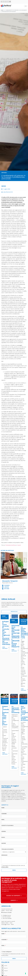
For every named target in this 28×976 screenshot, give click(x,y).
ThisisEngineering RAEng (10, 545)
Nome (2, 807)
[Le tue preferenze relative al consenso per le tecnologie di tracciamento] (25, 973)
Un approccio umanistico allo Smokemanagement (18, 709)
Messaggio (4, 855)
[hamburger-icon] (25, 6)
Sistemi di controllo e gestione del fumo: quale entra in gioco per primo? (5, 715)
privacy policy (4, 866)
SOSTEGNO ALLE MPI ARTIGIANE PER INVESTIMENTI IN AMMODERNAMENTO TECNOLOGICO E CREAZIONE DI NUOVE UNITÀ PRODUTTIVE (19, 636)
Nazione (3, 843)
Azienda (3, 831)
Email (2, 819)
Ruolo (3, 837)
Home (2, 10)
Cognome (4, 813)
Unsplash (19, 545)
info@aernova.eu (7, 915)
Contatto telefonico (7, 825)
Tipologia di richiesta (7, 849)
